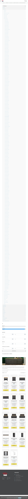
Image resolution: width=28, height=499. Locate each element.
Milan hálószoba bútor (7, 194)
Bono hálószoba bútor (7, 59)
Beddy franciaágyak (6, 48)
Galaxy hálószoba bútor (7, 104)
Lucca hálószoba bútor (7, 179)
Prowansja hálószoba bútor (7, 224)
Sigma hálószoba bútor (7, 250)
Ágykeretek (5, 10)
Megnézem (6, 408)
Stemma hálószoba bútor (7, 253)
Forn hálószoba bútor (7, 97)
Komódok (5, 299)
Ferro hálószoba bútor (7, 93)
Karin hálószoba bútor (7, 138)
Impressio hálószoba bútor (7, 122)
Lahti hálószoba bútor (7, 160)
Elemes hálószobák (6, 18)
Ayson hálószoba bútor (7, 37)
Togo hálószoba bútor (7, 268)
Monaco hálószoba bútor (7, 201)
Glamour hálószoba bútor (7, 108)
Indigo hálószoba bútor (7, 127)
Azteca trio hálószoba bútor (7, 40)
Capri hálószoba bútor (7, 67)
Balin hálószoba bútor (7, 44)
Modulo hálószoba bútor (7, 198)
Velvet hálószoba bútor (7, 272)
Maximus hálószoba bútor (7, 190)
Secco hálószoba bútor (7, 242)
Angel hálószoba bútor (7, 26)
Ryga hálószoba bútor (7, 235)
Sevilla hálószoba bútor (7, 246)
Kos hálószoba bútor (6, 156)
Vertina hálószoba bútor (7, 273)
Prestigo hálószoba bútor (7, 223)
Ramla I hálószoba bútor (7, 227)
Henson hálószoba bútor (7, 115)
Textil (3, 315)
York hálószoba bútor (7, 287)
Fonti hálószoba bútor (7, 96)
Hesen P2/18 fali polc (6, 438)
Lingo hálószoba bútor (7, 168)
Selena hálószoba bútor (7, 243)
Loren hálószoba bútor (7, 175)
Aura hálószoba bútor (7, 36)
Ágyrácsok (5, 11)
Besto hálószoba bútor (7, 52)
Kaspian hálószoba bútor (7, 141)
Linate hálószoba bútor (7, 167)
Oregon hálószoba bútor (7, 212)
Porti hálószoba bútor (7, 220)
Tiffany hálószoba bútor (7, 265)
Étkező (4, 309)
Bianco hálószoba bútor (7, 55)
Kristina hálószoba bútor (7, 157)
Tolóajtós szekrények (6, 302)
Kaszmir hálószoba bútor (7, 145)
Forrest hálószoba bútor (7, 100)
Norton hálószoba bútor (7, 209)
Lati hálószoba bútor (6, 164)
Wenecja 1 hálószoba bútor (7, 280)
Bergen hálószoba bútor (7, 51)
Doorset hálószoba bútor (7, 82)
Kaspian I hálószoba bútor (7, 142)
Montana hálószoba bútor (7, 205)
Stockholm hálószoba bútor (7, 254)
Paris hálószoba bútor (7, 216)
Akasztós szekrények (6, 14)
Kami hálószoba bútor (7, 137)
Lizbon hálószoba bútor (7, 171)
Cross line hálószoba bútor (7, 74)
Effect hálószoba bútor (7, 85)
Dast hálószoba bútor (7, 78)
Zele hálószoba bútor (7, 288)
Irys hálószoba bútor (6, 130)
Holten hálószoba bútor (7, 119)
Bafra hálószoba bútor (7, 41)
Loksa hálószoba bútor (7, 172)
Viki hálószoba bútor (6, 276)
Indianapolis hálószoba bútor (7, 126)
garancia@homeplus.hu (19, 480)
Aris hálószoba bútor (6, 33)
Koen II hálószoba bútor (7, 153)
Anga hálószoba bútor (7, 25)
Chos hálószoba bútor (7, 70)
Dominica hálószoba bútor (7, 81)
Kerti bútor (4, 319)
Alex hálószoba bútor (7, 21)
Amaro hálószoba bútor (7, 22)
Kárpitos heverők (5, 298)
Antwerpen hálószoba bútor (7, 29)
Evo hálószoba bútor (6, 89)
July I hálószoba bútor (7, 134)
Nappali (4, 7)
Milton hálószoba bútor (7, 197)
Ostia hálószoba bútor (7, 213)
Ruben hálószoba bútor (7, 231)
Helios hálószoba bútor (7, 112)
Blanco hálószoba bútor (7, 56)
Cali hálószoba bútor (6, 66)
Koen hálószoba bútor (7, 152)
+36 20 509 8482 (18, 477)
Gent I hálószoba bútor (7, 107)
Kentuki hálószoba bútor (7, 149)
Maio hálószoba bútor (7, 183)
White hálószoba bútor (7, 283)
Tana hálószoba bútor (7, 261)
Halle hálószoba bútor (7, 111)
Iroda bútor (4, 312)
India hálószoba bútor (7, 123)
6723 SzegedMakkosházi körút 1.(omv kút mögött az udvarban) (19, 475)
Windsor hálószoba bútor (7, 284)
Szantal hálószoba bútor (7, 257)
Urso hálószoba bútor (7, 269)
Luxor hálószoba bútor (7, 182)
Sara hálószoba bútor (6, 239)
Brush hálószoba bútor (7, 63)
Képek (3, 316)
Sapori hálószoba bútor (7, 238)
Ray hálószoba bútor (6, 228)
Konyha (4, 313)
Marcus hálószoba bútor (7, 186)
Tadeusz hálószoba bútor (7, 258)
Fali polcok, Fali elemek (6, 291)
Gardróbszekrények (6, 295)
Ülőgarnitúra (4, 306)
